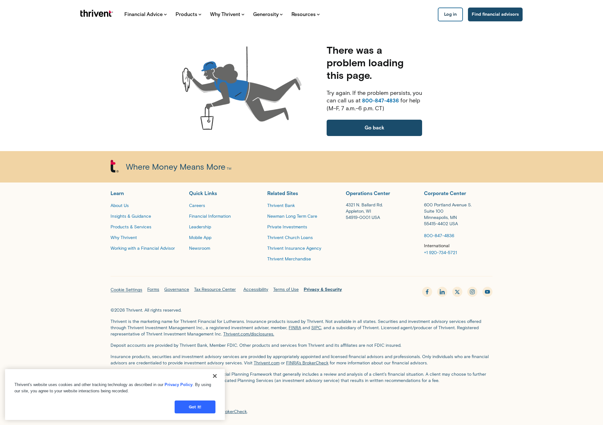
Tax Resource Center (215, 289)
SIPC (316, 327)
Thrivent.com (267, 363)
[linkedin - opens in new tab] (442, 291)
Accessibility (255, 289)
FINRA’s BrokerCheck (307, 363)
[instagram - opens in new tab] (472, 291)
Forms (153, 289)
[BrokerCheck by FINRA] (301, 397)
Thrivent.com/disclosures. (248, 334)
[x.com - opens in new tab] (457, 291)
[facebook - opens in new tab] (427, 291)
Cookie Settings (126, 289)
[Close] (215, 376)
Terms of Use (286, 289)
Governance (176, 289)
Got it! (195, 407)
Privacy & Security (323, 289)
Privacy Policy (179, 384)
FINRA (295, 327)
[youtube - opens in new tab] (487, 291)
